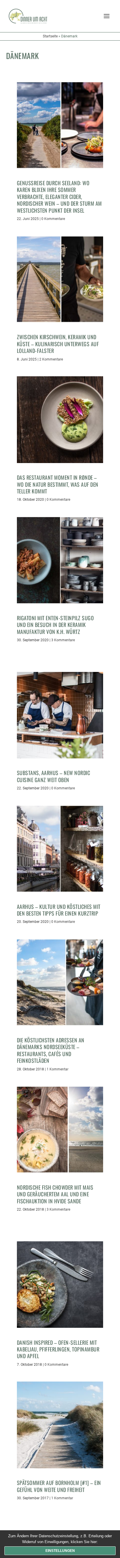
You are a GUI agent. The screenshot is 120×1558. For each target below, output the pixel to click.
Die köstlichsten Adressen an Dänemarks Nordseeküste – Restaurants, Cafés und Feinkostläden (50, 1050)
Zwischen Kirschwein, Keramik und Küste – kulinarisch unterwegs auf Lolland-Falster (58, 343)
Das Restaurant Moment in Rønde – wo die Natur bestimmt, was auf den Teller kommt (57, 484)
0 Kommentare (53, 219)
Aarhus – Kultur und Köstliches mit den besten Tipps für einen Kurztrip (58, 910)
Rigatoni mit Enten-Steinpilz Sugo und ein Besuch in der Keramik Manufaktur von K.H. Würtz (55, 624)
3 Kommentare (63, 640)
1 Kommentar (57, 1069)
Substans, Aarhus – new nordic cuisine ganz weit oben (53, 776)
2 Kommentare (51, 359)
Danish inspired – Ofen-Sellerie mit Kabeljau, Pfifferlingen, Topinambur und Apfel (58, 1349)
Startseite (50, 36)
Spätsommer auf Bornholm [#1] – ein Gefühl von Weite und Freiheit (59, 1486)
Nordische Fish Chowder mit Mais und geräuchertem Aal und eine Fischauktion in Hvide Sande (55, 1194)
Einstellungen (60, 1551)
